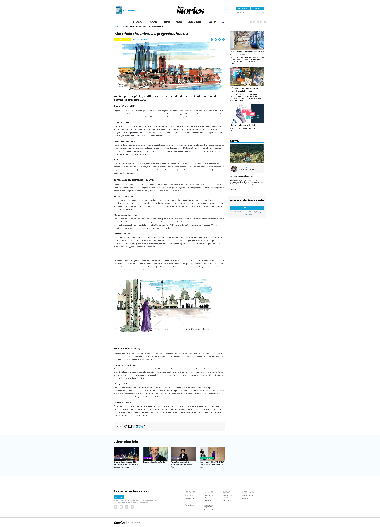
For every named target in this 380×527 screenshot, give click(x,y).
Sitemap (245, 499)
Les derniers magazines (208, 506)
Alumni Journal (190, 505)
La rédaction (138, 427)
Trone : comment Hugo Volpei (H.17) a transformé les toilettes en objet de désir (212, 464)
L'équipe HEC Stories (227, 496)
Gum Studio (138, 522)
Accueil (125, 27)
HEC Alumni (227, 500)
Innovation (153, 22)
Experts (234, 140)
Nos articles (189, 496)
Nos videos (189, 502)
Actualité (148, 458)
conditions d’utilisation (139, 502)
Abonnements (209, 510)
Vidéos (179, 22)
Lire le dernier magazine (209, 496)
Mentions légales (248, 496)
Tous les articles (140, 39)
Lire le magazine (129, 10)
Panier (257, 8)
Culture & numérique (122, 39)
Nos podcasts (190, 499)
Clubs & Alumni (194, 22)
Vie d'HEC (119, 458)
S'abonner (211, 22)
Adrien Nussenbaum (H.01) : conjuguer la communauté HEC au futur (182, 464)
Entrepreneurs (206, 458)
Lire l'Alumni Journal (208, 501)
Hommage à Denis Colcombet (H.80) (154, 462)
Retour (118, 27)
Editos (167, 22)
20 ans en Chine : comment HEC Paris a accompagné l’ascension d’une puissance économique (126, 464)
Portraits (137, 22)
